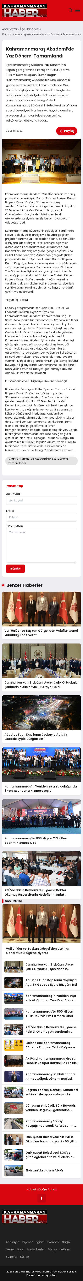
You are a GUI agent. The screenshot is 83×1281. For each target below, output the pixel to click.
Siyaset (27, 1242)
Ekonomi (53, 1242)
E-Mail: (10, 511)
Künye (24, 1256)
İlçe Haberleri (36, 1249)
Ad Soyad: (13, 494)
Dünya (52, 1249)
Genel (10, 1249)
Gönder (15, 568)
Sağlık (66, 1242)
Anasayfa (12, 1242)
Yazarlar (11, 1256)
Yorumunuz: (14, 526)
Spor (20, 1249)
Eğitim (40, 1242)
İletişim (65, 1249)
